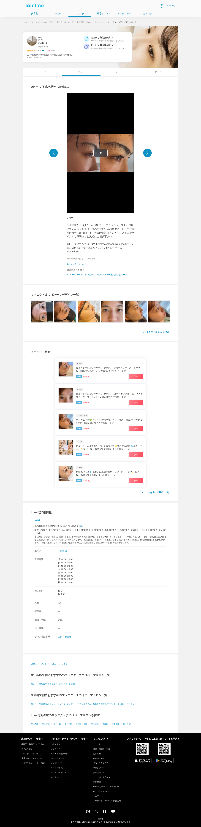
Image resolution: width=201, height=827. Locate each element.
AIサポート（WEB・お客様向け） (107, 800)
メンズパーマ (56, 763)
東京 (52, 22)
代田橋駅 (115, 724)
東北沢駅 (46, 724)
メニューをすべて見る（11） (155, 492)
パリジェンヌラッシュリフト (92, 274)
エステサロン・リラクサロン (33, 763)
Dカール (72, 274)
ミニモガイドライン (101, 777)
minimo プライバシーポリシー (106, 786)
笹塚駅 (105, 724)
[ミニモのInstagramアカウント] (88, 812)
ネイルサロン (27, 748)
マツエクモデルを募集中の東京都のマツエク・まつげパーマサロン (106, 704)
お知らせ (97, 753)
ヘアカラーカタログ (59, 753)
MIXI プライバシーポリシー (104, 791)
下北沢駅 (80, 22)
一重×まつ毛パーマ (117, 274)
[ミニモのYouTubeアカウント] (113, 811)
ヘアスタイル (56, 744)
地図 (80, 525)
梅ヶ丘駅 (127, 724)
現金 (60, 590)
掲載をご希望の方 (100, 763)
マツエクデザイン (58, 772)
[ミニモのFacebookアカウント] (104, 812)
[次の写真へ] (147, 153)
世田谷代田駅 (81, 724)
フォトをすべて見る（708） (156, 331)
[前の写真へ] (53, 153)
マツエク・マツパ (39, 22)
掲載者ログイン (99, 772)
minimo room (98, 758)
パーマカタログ (57, 758)
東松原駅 (95, 724)
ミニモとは (98, 744)
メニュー (119, 72)
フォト (107, 22)
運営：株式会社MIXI (101, 748)
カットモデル (56, 777)
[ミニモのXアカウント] (96, 811)
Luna (89, 22)
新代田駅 (68, 724)
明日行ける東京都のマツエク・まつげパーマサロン (52, 704)
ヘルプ (96, 796)
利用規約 (97, 781)
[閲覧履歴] (161, 5)
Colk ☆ (98, 22)
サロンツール (99, 767)
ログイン (170, 6)
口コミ (158, 72)
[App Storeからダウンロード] (142, 761)
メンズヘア (55, 748)
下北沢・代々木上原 (65, 22)
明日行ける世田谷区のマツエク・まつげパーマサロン (53, 683)
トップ (26, 22)
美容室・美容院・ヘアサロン (33, 744)
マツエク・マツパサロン (31, 753)
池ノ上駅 (57, 724)
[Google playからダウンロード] (164, 761)
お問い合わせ (64, 636)
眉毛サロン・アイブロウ (31, 758)
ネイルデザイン (57, 767)
